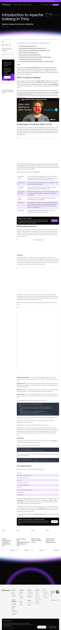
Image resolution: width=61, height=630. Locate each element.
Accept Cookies (41, 627)
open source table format (32, 67)
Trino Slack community (39, 514)
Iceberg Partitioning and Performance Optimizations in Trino (32, 48)
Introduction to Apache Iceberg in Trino (27, 46)
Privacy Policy (11, 627)
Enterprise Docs (46, 593)
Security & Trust (38, 599)
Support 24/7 (45, 597)
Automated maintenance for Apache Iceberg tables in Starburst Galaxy (35, 57)
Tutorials (45, 595)
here (51, 498)
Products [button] (15, 4)
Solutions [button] (20, 4)
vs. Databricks (30, 593)
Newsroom (37, 597)
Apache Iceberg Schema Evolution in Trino (28, 52)
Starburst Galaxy (20, 500)
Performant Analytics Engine (14, 607)
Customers (37, 595)
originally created (40, 81)
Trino (42, 259)
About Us (37, 592)
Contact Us (46, 4)
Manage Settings (52, 627)
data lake (54, 440)
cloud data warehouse (42, 508)
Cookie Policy (9, 625)
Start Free (55, 4)
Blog (20, 595)
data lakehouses (55, 84)
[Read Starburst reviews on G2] (51, 596)
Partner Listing (30, 602)
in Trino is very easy (27, 498)
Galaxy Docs (45, 592)
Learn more (54, 220)
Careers (36, 593)
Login (50, 4)
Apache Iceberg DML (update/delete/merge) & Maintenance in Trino (34, 50)
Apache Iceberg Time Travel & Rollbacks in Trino (30, 54)
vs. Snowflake (30, 592)
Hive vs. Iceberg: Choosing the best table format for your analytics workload (36, 61)
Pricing (29, 4)
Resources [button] (25, 4)
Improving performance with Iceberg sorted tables (30, 59)
